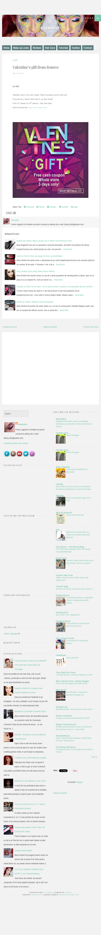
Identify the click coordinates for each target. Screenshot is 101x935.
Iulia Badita (61, 418)
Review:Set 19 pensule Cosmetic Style (30, 711)
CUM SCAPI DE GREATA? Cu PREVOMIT (77, 470)
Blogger (79, 782)
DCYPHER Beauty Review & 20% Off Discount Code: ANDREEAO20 (73, 550)
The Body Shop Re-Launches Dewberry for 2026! (74, 674)
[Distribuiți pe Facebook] (14, 213)
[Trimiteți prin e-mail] (7, 213)
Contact (88, 47)
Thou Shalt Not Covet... (66, 672)
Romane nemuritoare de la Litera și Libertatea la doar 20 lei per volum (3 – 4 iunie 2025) (74, 728)
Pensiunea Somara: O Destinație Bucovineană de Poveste (74, 750)
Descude (60, 495)
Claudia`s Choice (63, 621)
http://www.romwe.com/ (38, 108)
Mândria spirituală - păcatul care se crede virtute (74, 709)
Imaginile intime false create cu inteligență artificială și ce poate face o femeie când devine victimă (73, 424)
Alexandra (22, 424)
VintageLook (61, 706)
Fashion (76, 47)
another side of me (64, 575)
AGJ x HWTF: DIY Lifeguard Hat (68, 614)
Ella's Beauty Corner (65, 638)
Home (6, 47)
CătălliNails (61, 655)
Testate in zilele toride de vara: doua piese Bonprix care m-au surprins (79, 561)
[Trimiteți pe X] (12, 213)
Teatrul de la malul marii (75, 514)
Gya (57, 529)
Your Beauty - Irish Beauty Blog (70, 546)
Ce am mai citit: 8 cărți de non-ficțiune (77, 642)
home (15, 60)
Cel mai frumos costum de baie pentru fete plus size (77, 624)
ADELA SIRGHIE (63, 467)
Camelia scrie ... (63, 432)
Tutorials (63, 47)
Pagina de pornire (50, 326)
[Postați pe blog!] (9, 213)
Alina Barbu (61, 689)
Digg (75, 206)
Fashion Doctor (63, 595)
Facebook (30, 206)
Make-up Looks (21, 47)
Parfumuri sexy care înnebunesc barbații (30, 757)
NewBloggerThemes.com (69, 895)
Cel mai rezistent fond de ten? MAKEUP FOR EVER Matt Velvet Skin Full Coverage (31, 665)
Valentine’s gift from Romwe (36, 67)
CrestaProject (36, 895)
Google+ (53, 206)
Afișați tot (94, 757)
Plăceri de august (72, 435)
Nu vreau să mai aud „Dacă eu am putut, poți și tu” (74, 588)
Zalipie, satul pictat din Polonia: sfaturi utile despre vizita (72, 578)
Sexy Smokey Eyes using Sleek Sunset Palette (36, 271)
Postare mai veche (90, 326)
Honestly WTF (62, 612)
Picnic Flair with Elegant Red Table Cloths (71, 683)
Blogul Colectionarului (66, 724)
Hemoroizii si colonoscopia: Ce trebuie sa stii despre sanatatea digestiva (78, 535)
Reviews (37, 47)
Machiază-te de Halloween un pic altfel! (30, 780)
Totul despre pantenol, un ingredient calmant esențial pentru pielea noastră (79, 600)
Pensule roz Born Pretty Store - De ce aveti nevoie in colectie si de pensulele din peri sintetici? (55, 286)
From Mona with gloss (66, 747)
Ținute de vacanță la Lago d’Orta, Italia (78, 499)
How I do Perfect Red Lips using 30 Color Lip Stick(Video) (39, 256)
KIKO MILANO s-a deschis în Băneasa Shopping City (76, 693)
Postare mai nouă (10, 326)
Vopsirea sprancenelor (23, 850)
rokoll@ (59, 484)
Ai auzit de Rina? (72, 657)
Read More (67, 249)
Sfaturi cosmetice (64, 715)
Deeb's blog (61, 558)
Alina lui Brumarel (64, 512)
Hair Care (50, 47)
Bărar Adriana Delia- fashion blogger (72, 681)
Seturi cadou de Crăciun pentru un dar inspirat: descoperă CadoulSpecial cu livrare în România (73, 487)
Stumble (64, 206)
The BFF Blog (62, 586)
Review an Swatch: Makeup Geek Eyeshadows (35, 301)
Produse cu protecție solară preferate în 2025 (72, 718)
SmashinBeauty (63, 735)
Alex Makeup (48, 892)
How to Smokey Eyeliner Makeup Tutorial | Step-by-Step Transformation (74, 739)
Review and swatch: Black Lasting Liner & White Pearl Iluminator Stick (44, 240)
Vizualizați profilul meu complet (16, 443)
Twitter (41, 206)
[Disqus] (50, 368)
